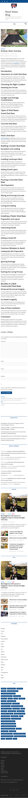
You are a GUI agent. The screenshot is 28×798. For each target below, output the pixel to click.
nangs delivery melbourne (7, 713)
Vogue (2, 677)
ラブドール (3, 451)
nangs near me (14, 716)
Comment (3, 341)
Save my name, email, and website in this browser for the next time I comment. (13, 388)
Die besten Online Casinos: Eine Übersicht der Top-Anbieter (17, 606)
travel (15, 738)
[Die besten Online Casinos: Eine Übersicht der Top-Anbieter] (4, 607)
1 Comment (20, 609)
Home (11, 795)
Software (3, 664)
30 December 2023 (13, 616)
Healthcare (22, 698)
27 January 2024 (13, 551)
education (4, 698)
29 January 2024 (13, 535)
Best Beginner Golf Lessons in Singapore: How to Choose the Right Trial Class (13, 518)
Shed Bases (16, 55)
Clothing (3, 691)
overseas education (16, 718)
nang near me (16, 708)
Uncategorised (4, 672)
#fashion (3, 688)
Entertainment (4, 638)
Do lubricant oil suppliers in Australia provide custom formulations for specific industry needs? (16, 546)
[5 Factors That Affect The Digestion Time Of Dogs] (4, 533)
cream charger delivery (12, 691)
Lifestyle (3, 701)
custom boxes (17, 696)
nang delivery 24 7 (5, 706)
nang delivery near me (6, 708)
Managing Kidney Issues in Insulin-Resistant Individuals (14, 436)
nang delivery (16, 703)
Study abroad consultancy (19, 733)
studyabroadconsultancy (7, 733)
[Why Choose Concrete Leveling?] (4, 539)
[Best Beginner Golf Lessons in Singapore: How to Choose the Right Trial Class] (14, 502)
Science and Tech (4, 772)
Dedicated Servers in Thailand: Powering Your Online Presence (18, 613)
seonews (18, 728)
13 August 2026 (4, 521)
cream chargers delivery (6, 696)
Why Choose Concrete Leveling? (18, 538)
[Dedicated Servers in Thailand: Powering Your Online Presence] (4, 614)
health (15, 698)
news (21, 716)
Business (3, 48)
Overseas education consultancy (8, 723)
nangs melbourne (5, 716)
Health (2, 646)
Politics (2, 651)
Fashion (3, 641)
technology (9, 738)
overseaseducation (5, 718)
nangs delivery (20, 711)
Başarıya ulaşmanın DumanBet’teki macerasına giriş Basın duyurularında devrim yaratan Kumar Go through (13, 453)
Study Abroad (4, 731)
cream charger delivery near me (8, 693)
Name (2, 361)
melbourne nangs (11, 701)
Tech (2, 670)
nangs (23, 708)
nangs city (4, 711)
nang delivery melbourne (17, 706)
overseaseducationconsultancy (8, 721)
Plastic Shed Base (5, 55)
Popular (9, 513)
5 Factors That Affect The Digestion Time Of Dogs (16, 532)
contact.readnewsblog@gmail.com (9, 782)
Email (2, 368)
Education (3, 636)
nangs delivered (12, 711)
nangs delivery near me (19, 713)
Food (2, 644)
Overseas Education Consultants (8, 726)
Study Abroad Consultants (7, 736)
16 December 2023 (5, 53)
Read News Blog (11, 13)
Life (6, 513)
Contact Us (17, 795)
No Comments (14, 53)
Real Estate (3, 657)
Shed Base (11, 55)
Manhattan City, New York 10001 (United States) (12, 779)
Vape (2, 675)
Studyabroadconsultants (20, 736)
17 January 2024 (13, 609)
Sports (2, 667)
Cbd (2, 633)
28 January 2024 (13, 540)
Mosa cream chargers (6, 703)
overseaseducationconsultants (8, 728)
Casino (2, 631)
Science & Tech (4, 659)
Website (3, 376)
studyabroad (12, 731)
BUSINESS (20, 688)
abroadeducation (11, 688)
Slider (13, 513)
